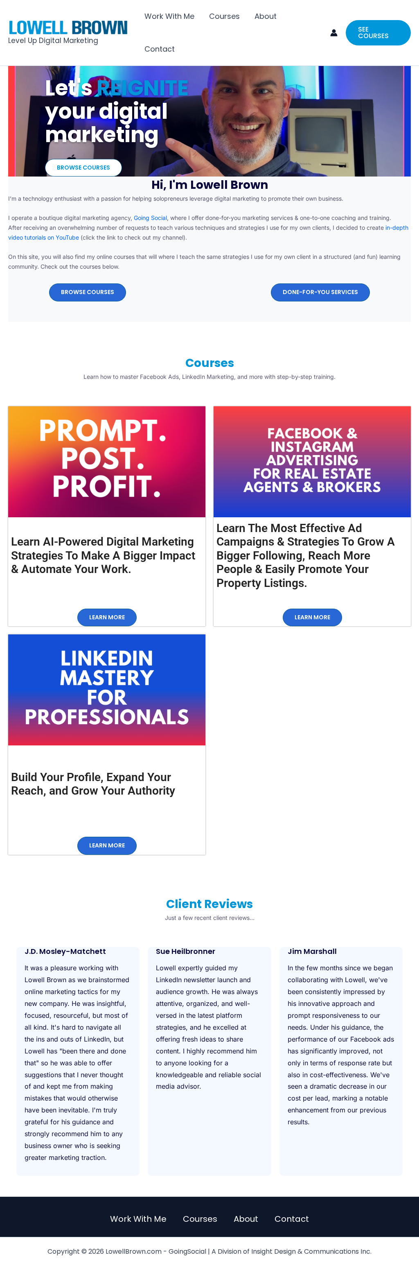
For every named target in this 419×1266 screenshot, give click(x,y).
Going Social (150, 217)
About (266, 16)
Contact (159, 49)
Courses (224, 16)
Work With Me (169, 16)
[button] (378, 32)
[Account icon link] (334, 32)
